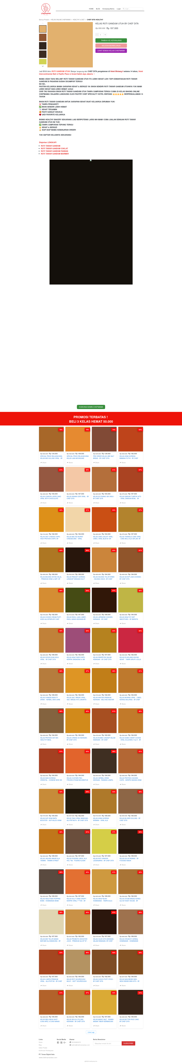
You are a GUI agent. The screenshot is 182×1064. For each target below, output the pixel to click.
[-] (58, 1042)
